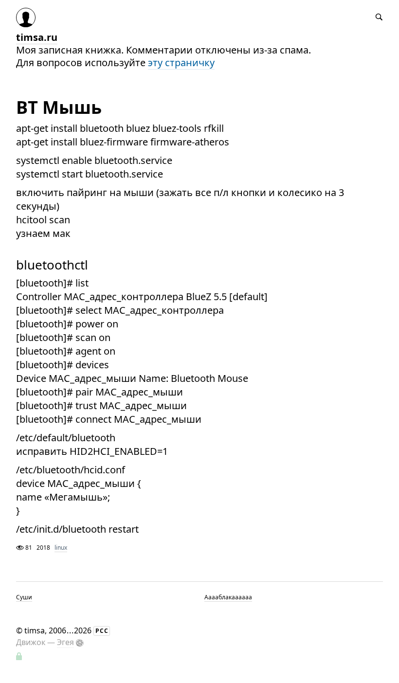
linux (60, 547)
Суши (24, 597)
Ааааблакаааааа (228, 597)
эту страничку (181, 62)
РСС (102, 631)
